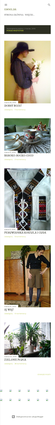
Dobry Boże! (13, 106)
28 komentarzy (21, 364)
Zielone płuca (15, 360)
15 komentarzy (20, 237)
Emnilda (10, 9)
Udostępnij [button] (8, 110)
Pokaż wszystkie (15, 31)
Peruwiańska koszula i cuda (25, 232)
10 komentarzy (20, 314)
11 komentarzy (20, 110)
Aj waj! (9, 309)
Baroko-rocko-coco (19, 155)
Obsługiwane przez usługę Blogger (29, 417)
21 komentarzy (20, 159)
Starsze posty (44, 374)
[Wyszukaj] (49, 4)
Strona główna (13, 14)
